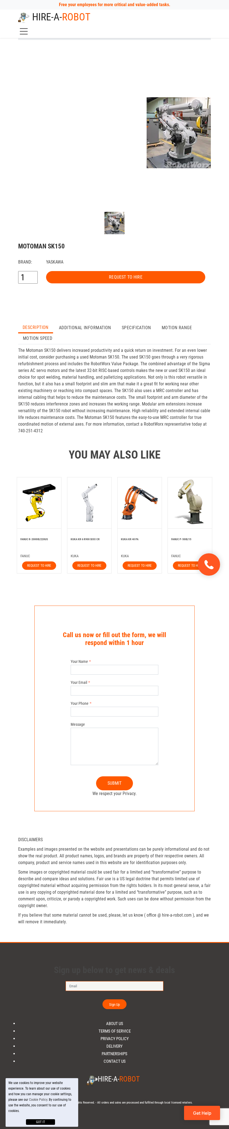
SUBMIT (115, 783)
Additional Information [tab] (85, 327)
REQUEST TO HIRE (125, 277)
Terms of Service (115, 1031)
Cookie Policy (38, 1100)
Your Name (79, 661)
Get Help (202, 1113)
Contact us (115, 1061)
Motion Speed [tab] (37, 338)
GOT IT (40, 1122)
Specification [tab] (136, 327)
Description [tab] (36, 327)
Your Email (79, 682)
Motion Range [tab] (177, 327)
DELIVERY (114, 1046)
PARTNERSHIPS (114, 1054)
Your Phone (80, 703)
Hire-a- (61, 17)
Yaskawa (54, 262)
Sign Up (114, 1004)
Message (78, 724)
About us (114, 1023)
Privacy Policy (115, 1039)
